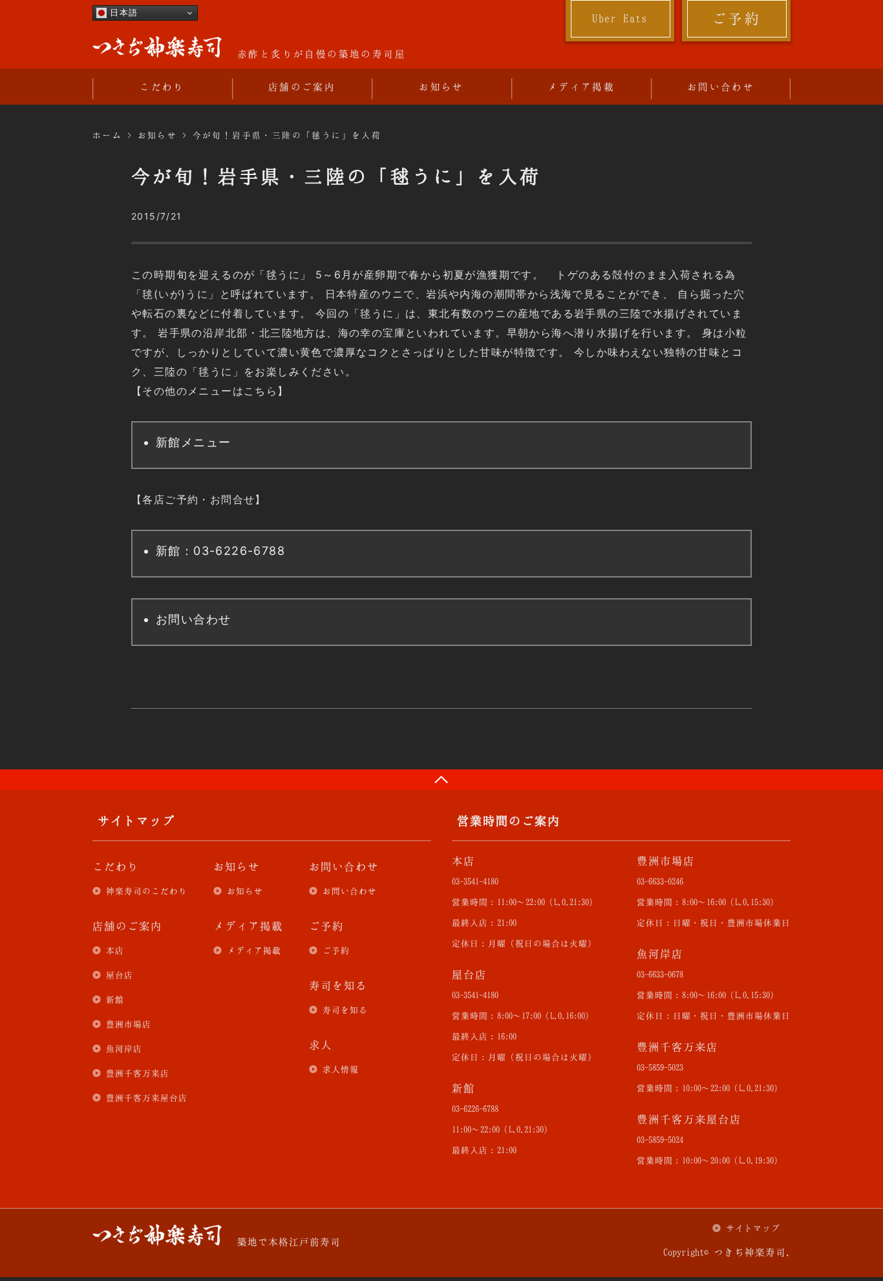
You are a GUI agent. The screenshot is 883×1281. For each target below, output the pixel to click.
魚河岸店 (124, 1048)
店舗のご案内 (301, 86)
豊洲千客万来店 (137, 1073)
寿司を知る (345, 1009)
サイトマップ (753, 1228)
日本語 (122, 12)
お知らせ (441, 86)
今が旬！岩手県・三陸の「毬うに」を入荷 (287, 135)
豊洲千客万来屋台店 (146, 1097)
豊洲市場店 (128, 1023)
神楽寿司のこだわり (146, 890)
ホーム (107, 135)
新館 (115, 999)
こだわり (162, 86)
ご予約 (736, 18)
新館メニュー (193, 442)
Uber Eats (620, 18)
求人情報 (341, 1069)
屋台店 (119, 974)
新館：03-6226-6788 (220, 550)
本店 (115, 950)
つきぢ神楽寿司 (157, 47)
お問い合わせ (720, 86)
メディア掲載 (581, 86)
